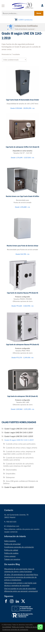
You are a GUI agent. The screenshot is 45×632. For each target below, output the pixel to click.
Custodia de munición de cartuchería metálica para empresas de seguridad (18, 464)
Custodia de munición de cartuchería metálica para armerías (18, 458)
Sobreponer (10, 477)
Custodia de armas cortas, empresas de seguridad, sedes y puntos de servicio (19, 452)
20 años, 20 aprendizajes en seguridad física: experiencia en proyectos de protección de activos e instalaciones (21, 577)
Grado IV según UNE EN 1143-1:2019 (19, 487)
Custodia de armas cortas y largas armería (21, 447)
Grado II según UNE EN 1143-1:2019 (18, 436)
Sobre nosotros (10, 541)
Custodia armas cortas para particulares (20, 444)
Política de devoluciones (33, 627)
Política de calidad (11, 550)
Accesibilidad (6, 627)
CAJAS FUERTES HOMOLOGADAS (19, 422)
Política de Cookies (18, 627)
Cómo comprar (10, 556)
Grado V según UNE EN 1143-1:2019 (18, 428)
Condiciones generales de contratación (19, 547)
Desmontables (11, 470)
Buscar (38, 13)
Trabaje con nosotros (12, 559)
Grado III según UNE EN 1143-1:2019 (19, 440)
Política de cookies (11, 553)
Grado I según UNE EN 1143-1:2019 (18, 432)
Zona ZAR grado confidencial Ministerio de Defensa (20, 482)
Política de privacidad (12, 544)
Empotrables (10, 473)
